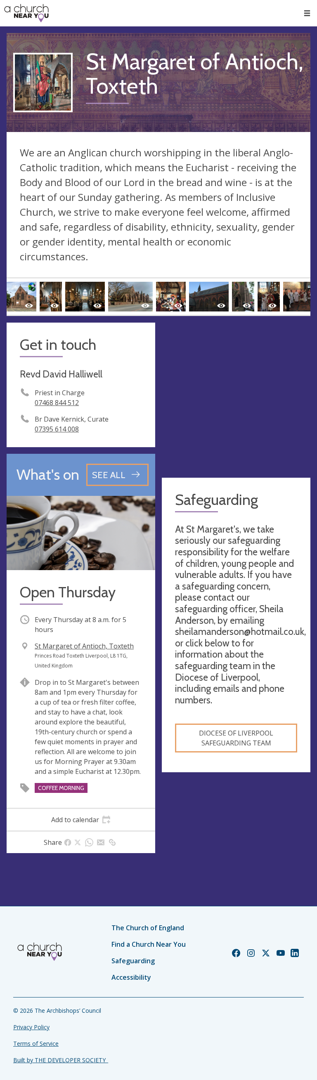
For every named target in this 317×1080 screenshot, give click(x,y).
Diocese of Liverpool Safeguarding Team (236, 738)
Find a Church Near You (148, 944)
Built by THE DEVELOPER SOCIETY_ (60, 1060)
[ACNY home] (26, 13)
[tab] (81, 819)
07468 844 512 (57, 402)
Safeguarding (133, 960)
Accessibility (131, 977)
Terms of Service (36, 1043)
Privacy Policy (31, 1027)
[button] (307, 13)
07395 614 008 (57, 429)
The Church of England (147, 927)
